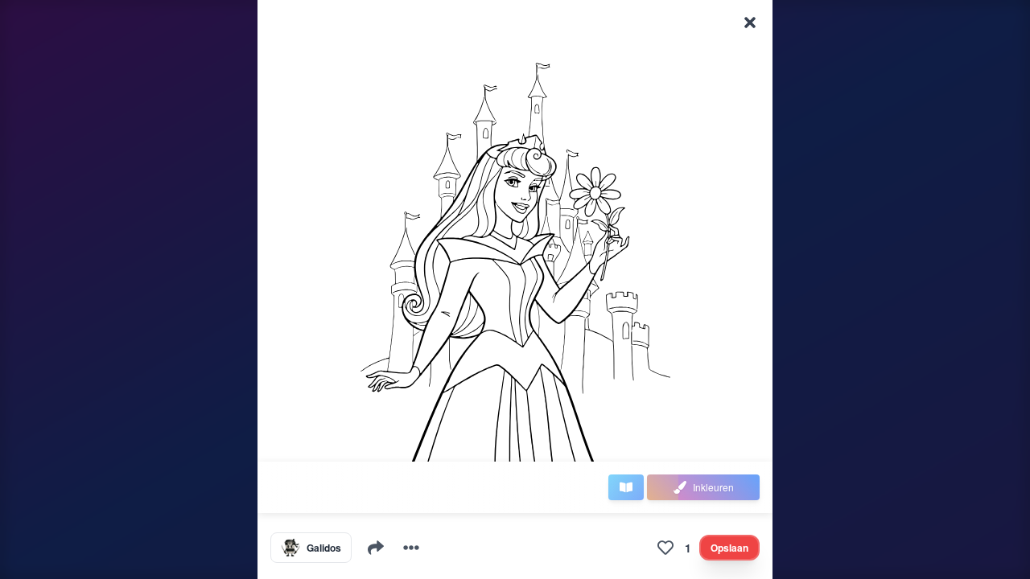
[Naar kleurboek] (626, 487)
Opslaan (729, 547)
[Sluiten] (750, 22)
